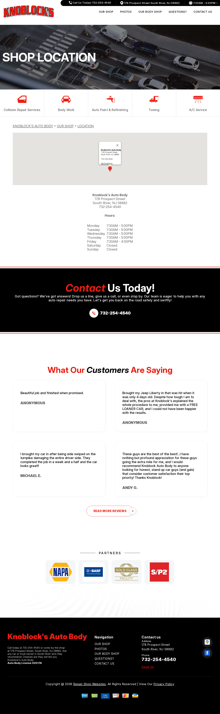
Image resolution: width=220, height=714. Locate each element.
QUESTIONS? (178, 11)
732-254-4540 (107, 159)
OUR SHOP (106, 11)
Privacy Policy (163, 684)
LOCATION (86, 126)
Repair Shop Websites (89, 684)
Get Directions (107, 163)
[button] (110, 169)
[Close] (117, 145)
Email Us (148, 667)
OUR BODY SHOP (150, 11)
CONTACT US (203, 11)
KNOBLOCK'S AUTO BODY (33, 126)
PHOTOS (126, 11)
